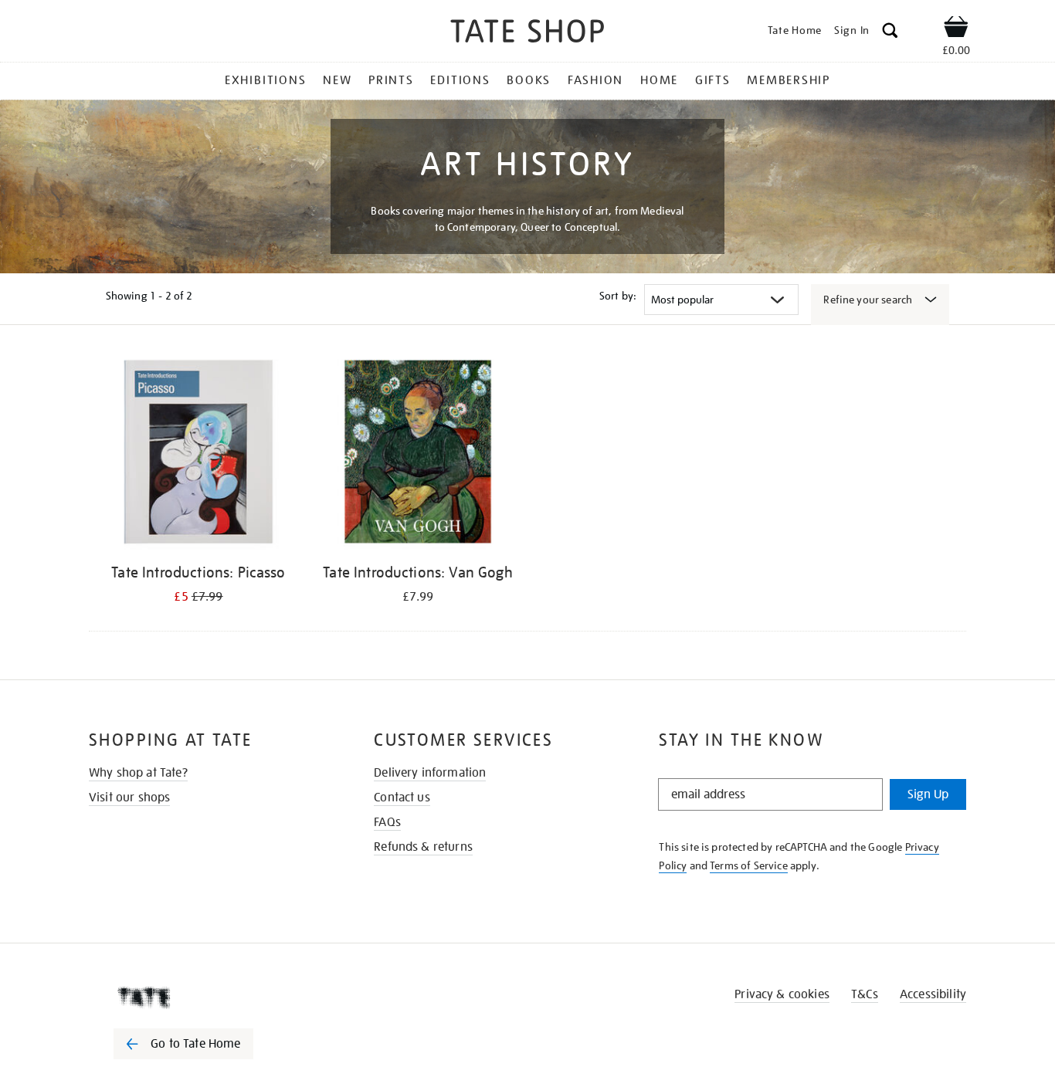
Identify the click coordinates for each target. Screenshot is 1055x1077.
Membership (788, 80)
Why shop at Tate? (138, 773)
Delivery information (430, 773)
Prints (391, 80)
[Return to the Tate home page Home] (527, 33)
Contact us (402, 797)
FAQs (387, 822)
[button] (890, 32)
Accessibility (933, 994)
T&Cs (864, 994)
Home (659, 80)
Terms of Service (749, 865)
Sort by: (617, 296)
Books (529, 80)
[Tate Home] (211, 997)
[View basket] (956, 29)
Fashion (595, 80)
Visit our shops (129, 797)
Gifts (713, 80)
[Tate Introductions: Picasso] (198, 454)
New (337, 80)
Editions (460, 80)
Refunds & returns (423, 847)
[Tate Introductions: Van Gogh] (418, 454)
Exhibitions (265, 80)
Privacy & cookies (781, 994)
